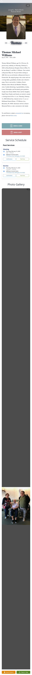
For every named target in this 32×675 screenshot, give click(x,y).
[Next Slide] (28, 506)
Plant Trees (22, 159)
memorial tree (20, 113)
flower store (13, 115)
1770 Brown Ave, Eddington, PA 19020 (15, 156)
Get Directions (9, 159)
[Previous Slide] (3, 506)
